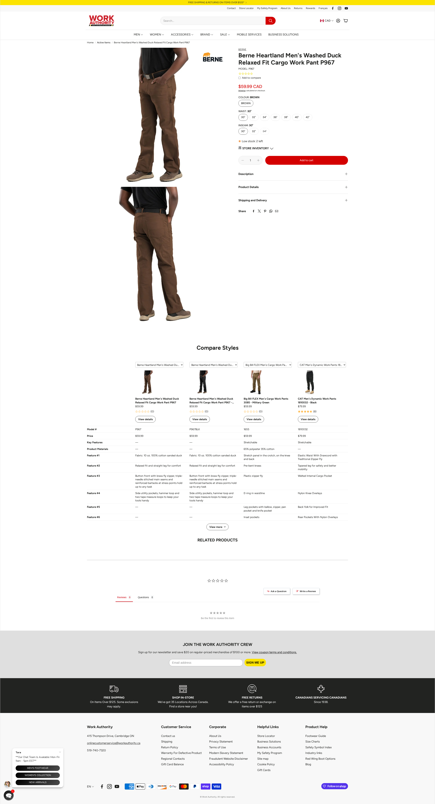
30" (243, 117)
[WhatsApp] (270, 211)
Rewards (310, 8)
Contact (231, 8)
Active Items (103, 42)
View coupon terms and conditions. (274, 652)
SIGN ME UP (255, 662)
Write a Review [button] (308, 591)
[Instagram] (339, 8)
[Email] (276, 211)
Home (90, 42)
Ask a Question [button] (278, 591)
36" (275, 117)
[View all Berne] (213, 58)
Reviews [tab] (121, 597)
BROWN (246, 103)
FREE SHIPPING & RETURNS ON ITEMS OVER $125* (216, 2)
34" (265, 117)
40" (297, 117)
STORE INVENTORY (255, 148)
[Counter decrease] (243, 160)
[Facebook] (332, 8)
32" (254, 117)
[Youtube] (346, 8)
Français (323, 8)
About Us (286, 8)
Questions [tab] (143, 597)
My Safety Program (267, 8)
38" (286, 117)
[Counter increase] (258, 160)
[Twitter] (259, 211)
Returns (298, 8)
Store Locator (246, 8)
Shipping (242, 91)
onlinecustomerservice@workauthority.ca (113, 743)
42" (308, 117)
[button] (218, 21)
